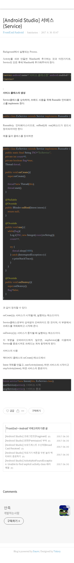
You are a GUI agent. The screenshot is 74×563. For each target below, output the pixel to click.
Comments (10, 491)
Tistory (57, 551)
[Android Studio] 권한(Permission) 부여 (26, 440)
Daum (36, 551)
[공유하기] (17, 411)
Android (23, 428)
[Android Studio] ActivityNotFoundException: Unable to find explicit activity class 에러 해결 (28, 464)
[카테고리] (5, 4)
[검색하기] (69, 4)
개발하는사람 (11, 513)
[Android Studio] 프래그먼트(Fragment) (26, 436)
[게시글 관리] (22, 411)
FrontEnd (12, 428)
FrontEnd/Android (13, 32)
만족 (7, 507)
